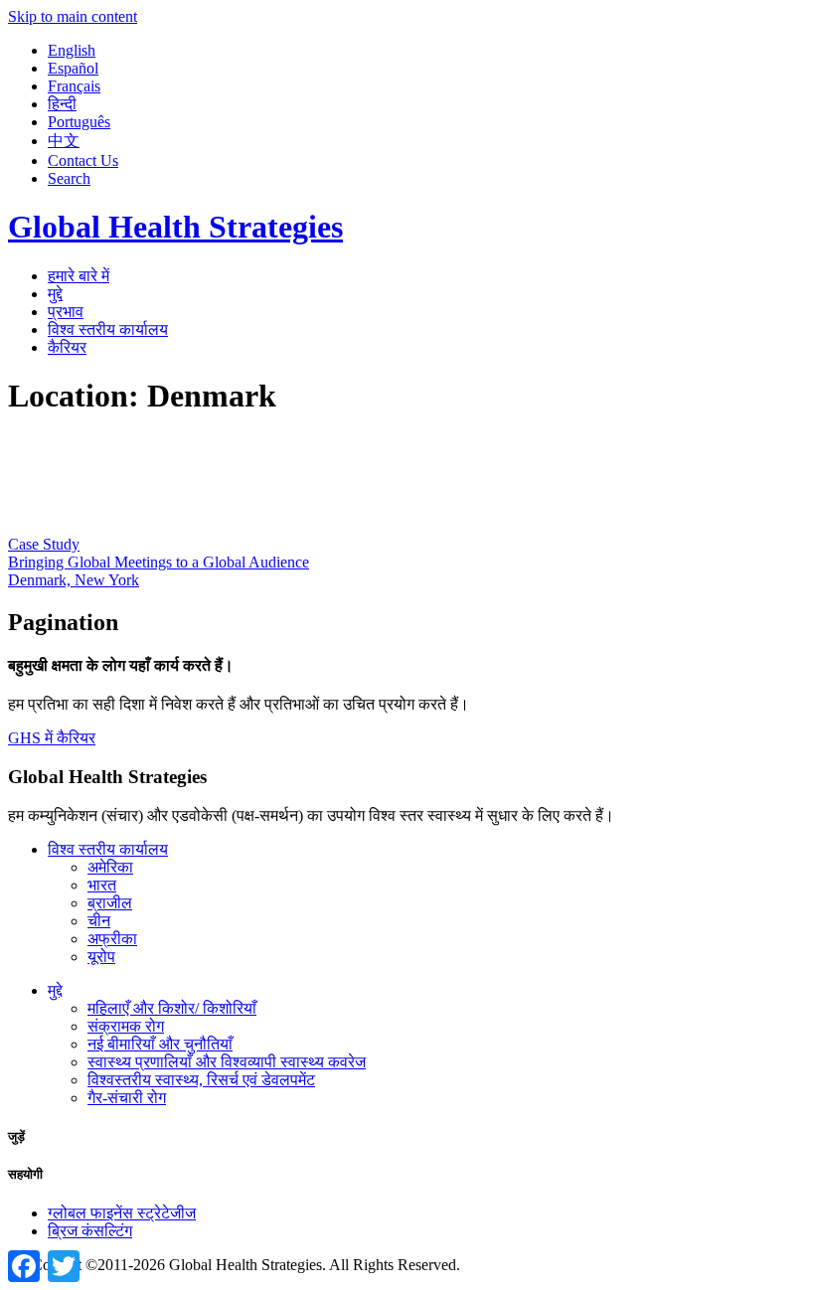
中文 (64, 140)
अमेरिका (110, 867)
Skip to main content (72, 16)
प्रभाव (65, 311)
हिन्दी (62, 103)
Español (73, 68)
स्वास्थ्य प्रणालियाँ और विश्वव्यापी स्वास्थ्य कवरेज (226, 1061)
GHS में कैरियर (51, 737)
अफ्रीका (112, 938)
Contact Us (83, 160)
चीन (98, 920)
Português (79, 121)
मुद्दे (55, 293)
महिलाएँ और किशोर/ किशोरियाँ (171, 1008)
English (71, 50)
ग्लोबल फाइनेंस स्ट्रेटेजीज (122, 1213)
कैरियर (67, 347)
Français (74, 86)
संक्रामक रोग (125, 1026)
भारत (101, 885)
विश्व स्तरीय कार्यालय (108, 329)
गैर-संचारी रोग (126, 1097)
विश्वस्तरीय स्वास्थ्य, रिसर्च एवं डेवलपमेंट (201, 1079)
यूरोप (101, 956)
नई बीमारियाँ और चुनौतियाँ (160, 1044)
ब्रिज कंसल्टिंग (90, 1230)
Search (69, 178)
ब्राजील (109, 902)
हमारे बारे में (78, 275)
